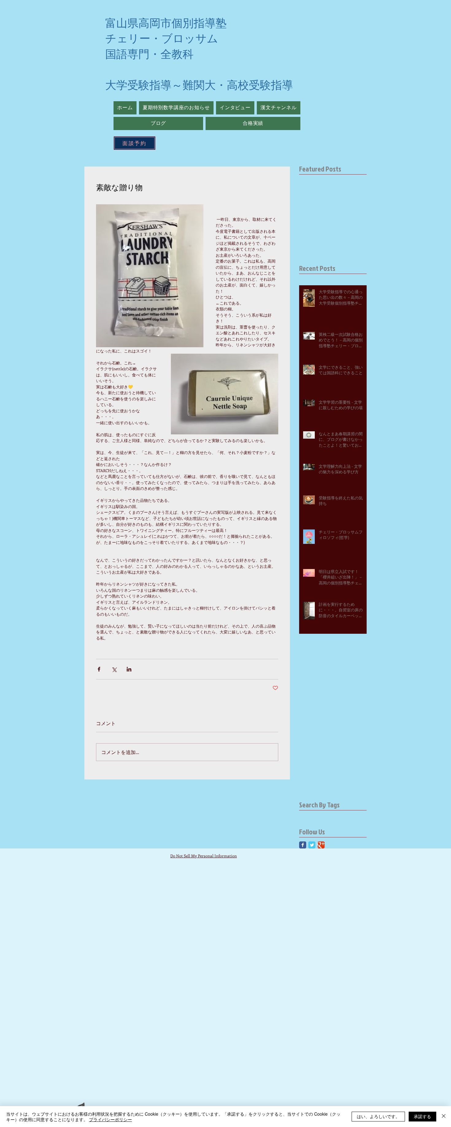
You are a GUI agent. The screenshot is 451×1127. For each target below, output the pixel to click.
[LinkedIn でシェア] (129, 669)
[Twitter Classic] (311, 844)
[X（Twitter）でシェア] (114, 669)
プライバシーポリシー (110, 1119)
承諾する (422, 1116)
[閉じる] (443, 1116)
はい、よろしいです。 (378, 1116)
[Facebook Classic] (302, 844)
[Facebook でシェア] (99, 669)
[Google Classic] (321, 844)
